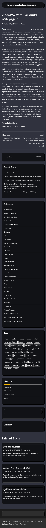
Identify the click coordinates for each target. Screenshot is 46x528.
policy (13, 359)
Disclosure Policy (9, 394)
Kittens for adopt (9, 280)
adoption (13, 339)
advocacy (21, 339)
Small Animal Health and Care (13, 317)
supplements (15, 365)
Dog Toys (7, 250)
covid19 (37, 345)
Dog (5, 236)
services (24, 362)
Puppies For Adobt (9, 310)
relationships (9, 362)
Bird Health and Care (10, 217)
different (7, 349)
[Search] (40, 5)
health (37, 349)
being (15, 342)
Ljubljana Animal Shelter (15, 489)
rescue (17, 362)
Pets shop (7, 302)
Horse (6, 258)
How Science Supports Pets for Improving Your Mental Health (22, 176)
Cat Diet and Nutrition (11, 224)
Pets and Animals (11, 447)
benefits (21, 342)
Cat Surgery (7, 232)
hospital (30, 352)
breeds (37, 342)
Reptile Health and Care (11, 314)
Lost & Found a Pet (9, 173)
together (30, 365)
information (8, 355)
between (29, 342)
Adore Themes (20, 524)
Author (23, 24)
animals (36, 339)
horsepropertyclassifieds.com (21, 5)
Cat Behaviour (8, 221)
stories (7, 365)
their (23, 365)
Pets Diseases (8, 288)
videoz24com (20, 126)
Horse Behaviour (9, 265)
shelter (31, 362)
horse (24, 352)
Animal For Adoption (10, 213)
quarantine (30, 359)
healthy (7, 352)
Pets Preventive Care (10, 299)
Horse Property (8, 273)
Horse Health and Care (11, 269)
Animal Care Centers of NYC (16, 468)
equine (22, 349)
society (38, 362)
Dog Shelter (13, 123)
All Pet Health (8, 210)
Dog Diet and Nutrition (11, 243)
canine (7, 345)
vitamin (16, 368)
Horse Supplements (10, 276)
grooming (30, 349)
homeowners (16, 352)
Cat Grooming (8, 228)
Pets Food (7, 291)
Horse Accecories (9, 262)
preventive (20, 359)
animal (29, 339)
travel (37, 365)
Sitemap (6, 398)
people (7, 359)
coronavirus (28, 345)
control (20, 345)
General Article (8, 254)
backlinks (10, 126)
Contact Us (7, 387)
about (6, 339)
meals (22, 355)
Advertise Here (8, 391)
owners (34, 355)
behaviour (8, 342)
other (28, 355)
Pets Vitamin (8, 306)
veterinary (8, 368)
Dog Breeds (7, 239)
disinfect (15, 349)
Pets (5, 284)
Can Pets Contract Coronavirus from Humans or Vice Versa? (22, 180)
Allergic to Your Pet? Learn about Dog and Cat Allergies (21, 192)
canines (13, 345)
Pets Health (7, 295)
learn (15, 355)
